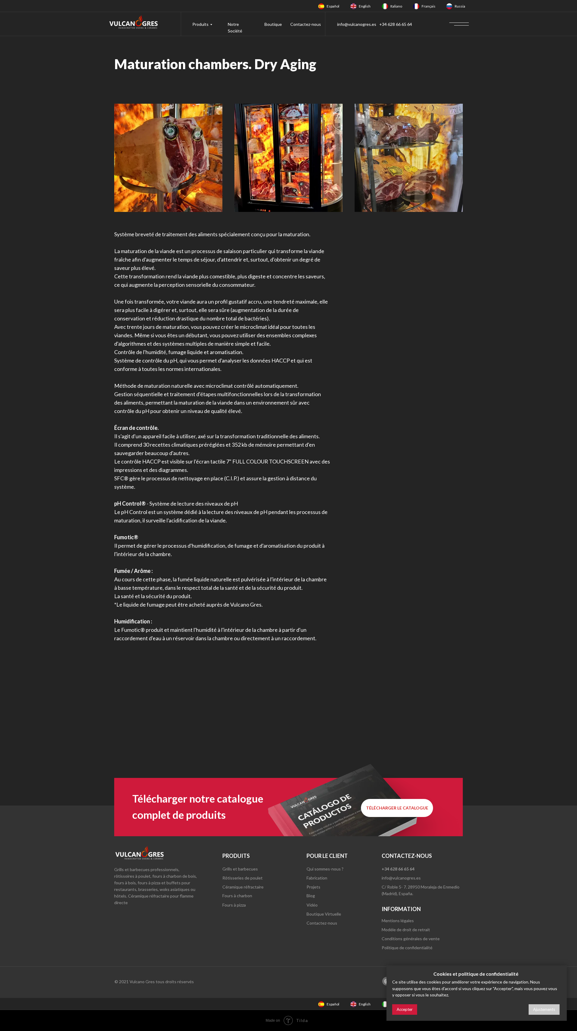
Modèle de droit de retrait (406, 929)
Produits (200, 24)
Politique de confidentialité (407, 947)
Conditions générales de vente (411, 938)
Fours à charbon (237, 895)
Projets (313, 886)
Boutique (273, 24)
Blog (311, 895)
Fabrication (317, 877)
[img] (321, 6)
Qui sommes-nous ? (325, 868)
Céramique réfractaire (243, 886)
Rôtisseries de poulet (242, 877)
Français (428, 6)
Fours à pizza (234, 904)
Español (333, 6)
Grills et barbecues (240, 868)
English (365, 6)
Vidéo (312, 904)
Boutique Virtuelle (324, 913)
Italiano (396, 6)
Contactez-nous (305, 24)
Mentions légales (398, 920)
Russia (460, 6)
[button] (397, 808)
